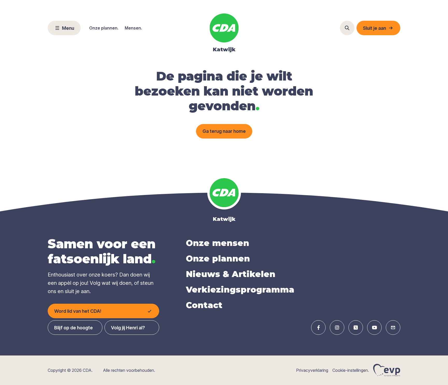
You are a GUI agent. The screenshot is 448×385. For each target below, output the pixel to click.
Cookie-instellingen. (350, 370)
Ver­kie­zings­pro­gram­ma (240, 290)
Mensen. (133, 28)
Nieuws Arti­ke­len (230, 274)
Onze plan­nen (218, 258)
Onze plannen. (103, 28)
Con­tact (204, 305)
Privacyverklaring (312, 370)
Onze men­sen (217, 243)
